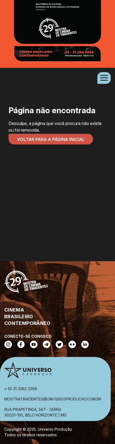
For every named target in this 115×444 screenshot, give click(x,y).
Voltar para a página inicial (51, 139)
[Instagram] (8, 344)
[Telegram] (46, 344)
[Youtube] (33, 344)
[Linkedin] (85, 344)
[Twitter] (59, 344)
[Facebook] (21, 344)
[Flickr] (72, 344)
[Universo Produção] (27, 371)
